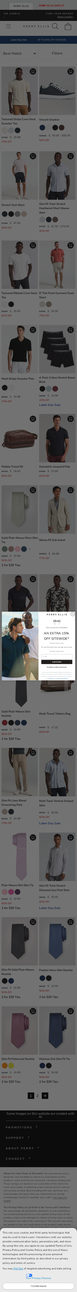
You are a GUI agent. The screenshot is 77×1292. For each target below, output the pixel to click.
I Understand (38, 1286)
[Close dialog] (72, 614)
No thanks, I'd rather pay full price (57, 667)
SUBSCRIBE (56, 662)
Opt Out (18, 1268)
